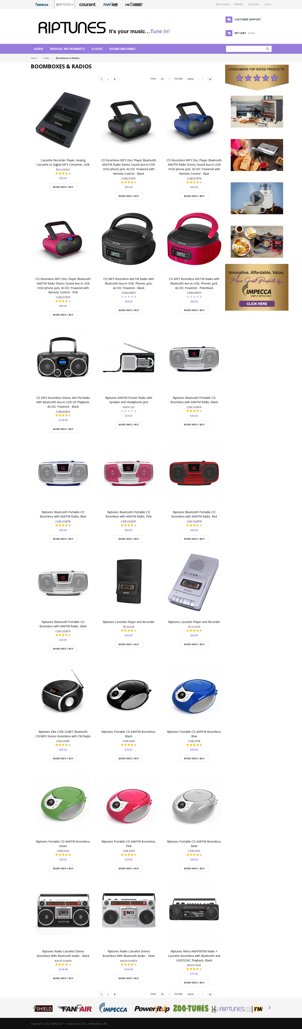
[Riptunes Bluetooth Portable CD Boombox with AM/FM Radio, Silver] (63, 582)
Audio (47, 58)
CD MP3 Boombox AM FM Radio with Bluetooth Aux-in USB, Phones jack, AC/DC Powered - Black (128, 283)
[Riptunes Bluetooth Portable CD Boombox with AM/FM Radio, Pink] (128, 472)
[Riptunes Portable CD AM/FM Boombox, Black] (128, 692)
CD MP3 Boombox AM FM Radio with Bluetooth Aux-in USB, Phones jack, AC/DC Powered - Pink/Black (194, 283)
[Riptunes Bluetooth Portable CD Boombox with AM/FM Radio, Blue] (63, 472)
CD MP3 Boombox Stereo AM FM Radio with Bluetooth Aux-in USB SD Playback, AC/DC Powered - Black (63, 402)
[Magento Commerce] (106, 26)
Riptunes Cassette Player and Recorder (128, 622)
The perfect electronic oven (256, 127)
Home (34, 58)
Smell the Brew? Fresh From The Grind (256, 214)
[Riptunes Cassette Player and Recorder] (128, 582)
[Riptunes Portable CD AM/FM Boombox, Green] (63, 802)
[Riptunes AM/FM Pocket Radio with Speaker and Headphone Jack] (128, 358)
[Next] (115, 79)
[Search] (266, 50)
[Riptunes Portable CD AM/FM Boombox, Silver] (194, 802)
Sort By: (178, 78)
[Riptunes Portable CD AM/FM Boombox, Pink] (128, 802)
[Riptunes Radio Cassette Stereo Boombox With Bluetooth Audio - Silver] (128, 912)
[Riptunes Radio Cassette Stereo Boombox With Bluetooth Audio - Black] (63, 912)
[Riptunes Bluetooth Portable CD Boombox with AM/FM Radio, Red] (194, 472)
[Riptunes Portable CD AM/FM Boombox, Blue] (194, 692)
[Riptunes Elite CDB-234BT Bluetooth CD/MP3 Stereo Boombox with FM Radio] (63, 692)
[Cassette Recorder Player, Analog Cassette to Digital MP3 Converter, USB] (63, 121)
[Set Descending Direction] (210, 79)
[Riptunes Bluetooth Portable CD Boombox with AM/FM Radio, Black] (194, 358)
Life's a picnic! (257, 170)
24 (162, 78)
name (190, 78)
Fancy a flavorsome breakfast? (257, 257)
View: (153, 78)
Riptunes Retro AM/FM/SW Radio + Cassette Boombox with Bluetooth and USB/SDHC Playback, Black (194, 955)
